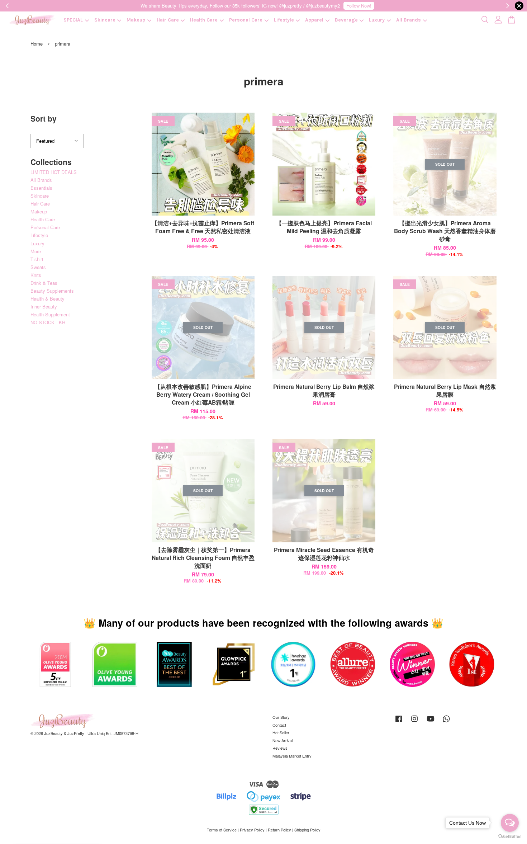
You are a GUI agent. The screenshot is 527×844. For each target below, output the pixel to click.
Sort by (43, 118)
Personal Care (245, 20)
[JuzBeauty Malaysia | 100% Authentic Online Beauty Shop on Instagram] (414, 722)
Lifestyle (284, 20)
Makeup (136, 20)
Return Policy (279, 830)
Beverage (346, 20)
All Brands (408, 20)
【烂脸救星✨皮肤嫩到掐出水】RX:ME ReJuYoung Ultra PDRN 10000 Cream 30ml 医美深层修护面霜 (66, 824)
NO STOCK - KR (47, 322)
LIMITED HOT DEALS (53, 172)
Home (36, 43)
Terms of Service (222, 830)
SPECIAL (73, 20)
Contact (279, 725)
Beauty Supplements (52, 290)
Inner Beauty (43, 306)
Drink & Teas (43, 282)
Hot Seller (280, 732)
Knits (35, 275)
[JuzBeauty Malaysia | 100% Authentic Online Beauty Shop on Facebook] (399, 722)
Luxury (377, 20)
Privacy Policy (252, 830)
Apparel (314, 20)
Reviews (280, 748)
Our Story (281, 717)
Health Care (204, 20)
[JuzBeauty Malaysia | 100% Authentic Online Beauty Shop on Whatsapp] (446, 722)
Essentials (41, 187)
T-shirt (36, 259)
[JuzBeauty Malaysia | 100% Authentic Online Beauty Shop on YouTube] (431, 722)
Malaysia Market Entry (292, 756)
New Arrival (282, 740)
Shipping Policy (307, 830)
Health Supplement (50, 314)
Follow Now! (358, 5)
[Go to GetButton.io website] (509, 836)
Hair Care (168, 20)
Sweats (38, 267)
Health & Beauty (47, 298)
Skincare (104, 20)
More (35, 251)
